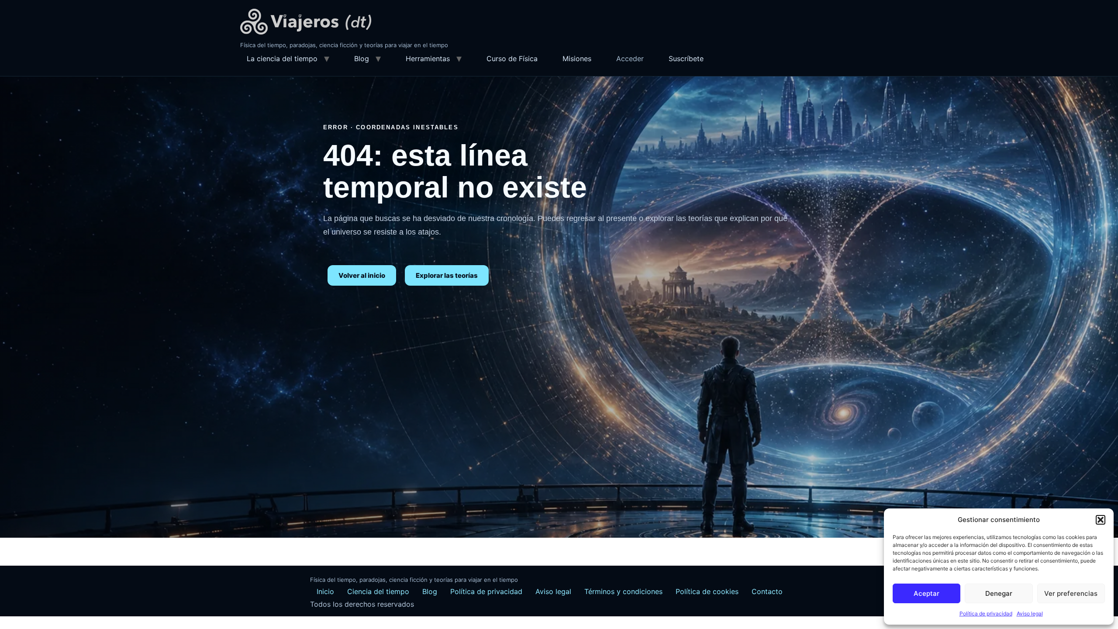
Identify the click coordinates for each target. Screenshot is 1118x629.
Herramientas (428, 58)
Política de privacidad (985, 613)
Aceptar (926, 593)
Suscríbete (686, 58)
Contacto (767, 591)
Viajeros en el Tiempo (305, 22)
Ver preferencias (1070, 593)
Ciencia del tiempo (378, 591)
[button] (1100, 519)
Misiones (576, 58)
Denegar (998, 593)
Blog (361, 58)
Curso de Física (512, 58)
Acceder (630, 58)
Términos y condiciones (623, 591)
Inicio (325, 591)
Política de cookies (707, 591)
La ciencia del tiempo (282, 58)
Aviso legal (1030, 613)
